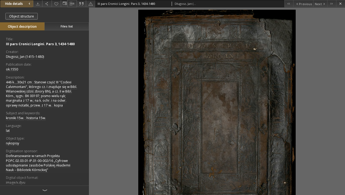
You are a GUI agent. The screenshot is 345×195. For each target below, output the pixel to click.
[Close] (340, 3)
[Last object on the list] (331, 3)
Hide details (14, 3)
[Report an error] (90, 3)
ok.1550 (12, 69)
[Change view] (64, 3)
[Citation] (81, 3)
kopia (58, 105)
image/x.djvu (15, 182)
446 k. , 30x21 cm (19, 82)
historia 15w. (36, 118)
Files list (67, 26)
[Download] (37, 3)
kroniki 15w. (15, 118)
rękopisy (12, 143)
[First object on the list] (288, 3)
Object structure (21, 16)
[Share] (46, 3)
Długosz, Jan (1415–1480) (25, 56)
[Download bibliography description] (72, 4)
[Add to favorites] (56, 3)
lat (8, 130)
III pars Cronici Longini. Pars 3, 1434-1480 (40, 44)
